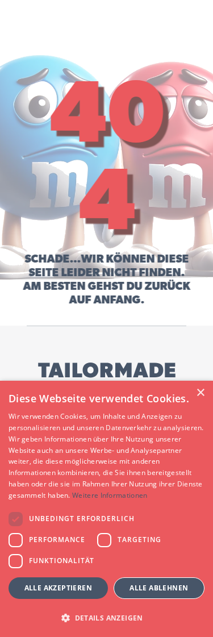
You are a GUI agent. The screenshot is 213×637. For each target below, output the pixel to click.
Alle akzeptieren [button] (58, 588)
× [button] (200, 393)
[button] (106, 617)
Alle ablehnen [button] (159, 588)
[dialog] (106, 509)
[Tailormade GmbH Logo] (107, 376)
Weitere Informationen (109, 495)
